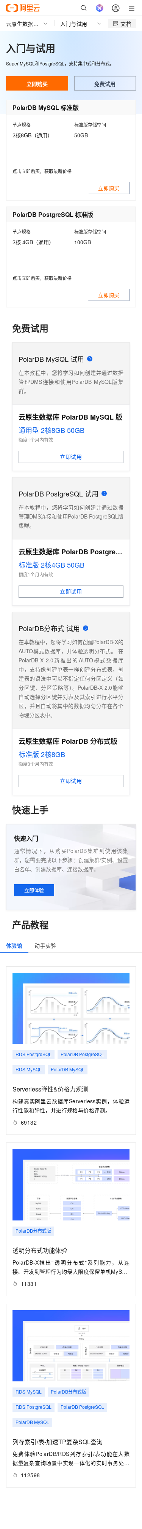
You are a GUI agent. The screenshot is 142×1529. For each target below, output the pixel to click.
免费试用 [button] (104, 84)
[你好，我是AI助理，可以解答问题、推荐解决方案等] (100, 8)
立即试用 (71, 456)
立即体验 (34, 890)
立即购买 (37, 84)
